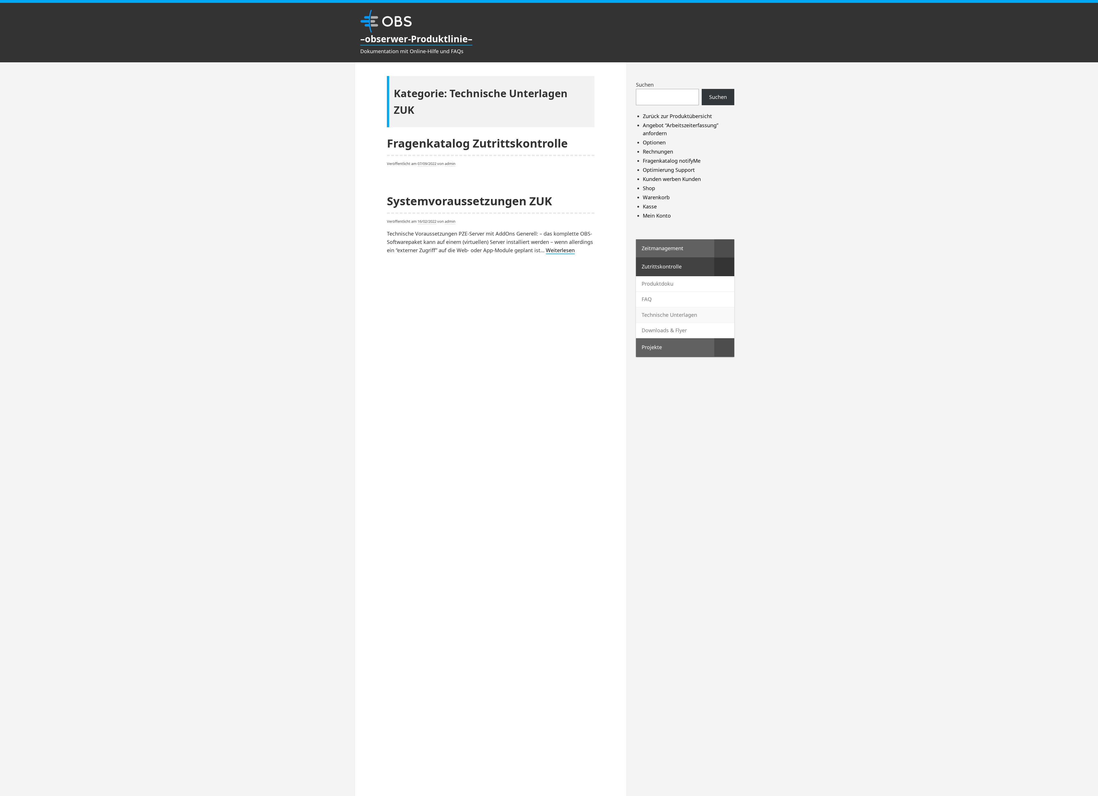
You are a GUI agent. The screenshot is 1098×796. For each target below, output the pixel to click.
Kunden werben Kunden (672, 179)
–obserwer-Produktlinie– (416, 39)
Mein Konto (657, 215)
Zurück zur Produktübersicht (677, 116)
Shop (649, 188)
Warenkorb (656, 197)
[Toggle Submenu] (724, 248)
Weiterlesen (560, 250)
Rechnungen (658, 151)
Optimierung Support (669, 169)
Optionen (654, 142)
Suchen (645, 84)
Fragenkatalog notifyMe (672, 160)
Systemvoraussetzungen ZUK (469, 201)
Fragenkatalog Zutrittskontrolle (477, 143)
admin (450, 163)
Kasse (650, 206)
